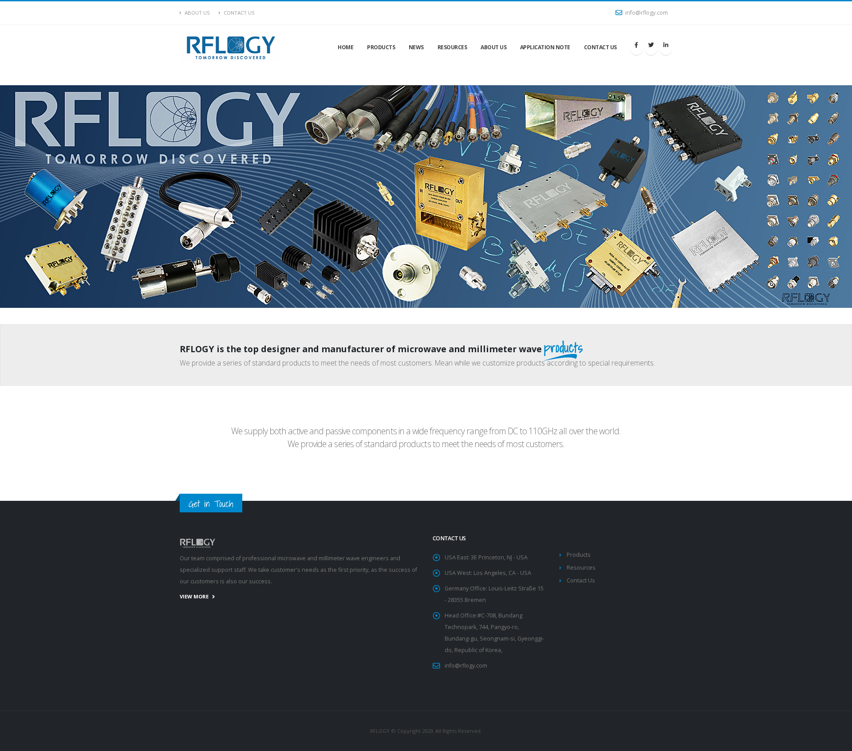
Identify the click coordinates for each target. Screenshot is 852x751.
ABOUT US (493, 47)
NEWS (416, 47)
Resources (581, 567)
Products (579, 554)
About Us (196, 12)
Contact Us (238, 12)
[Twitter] (651, 49)
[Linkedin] (665, 49)
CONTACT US (600, 47)
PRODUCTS (381, 47)
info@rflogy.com (646, 12)
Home (345, 47)
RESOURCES (452, 47)
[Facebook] (636, 49)
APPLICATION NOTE (545, 47)
